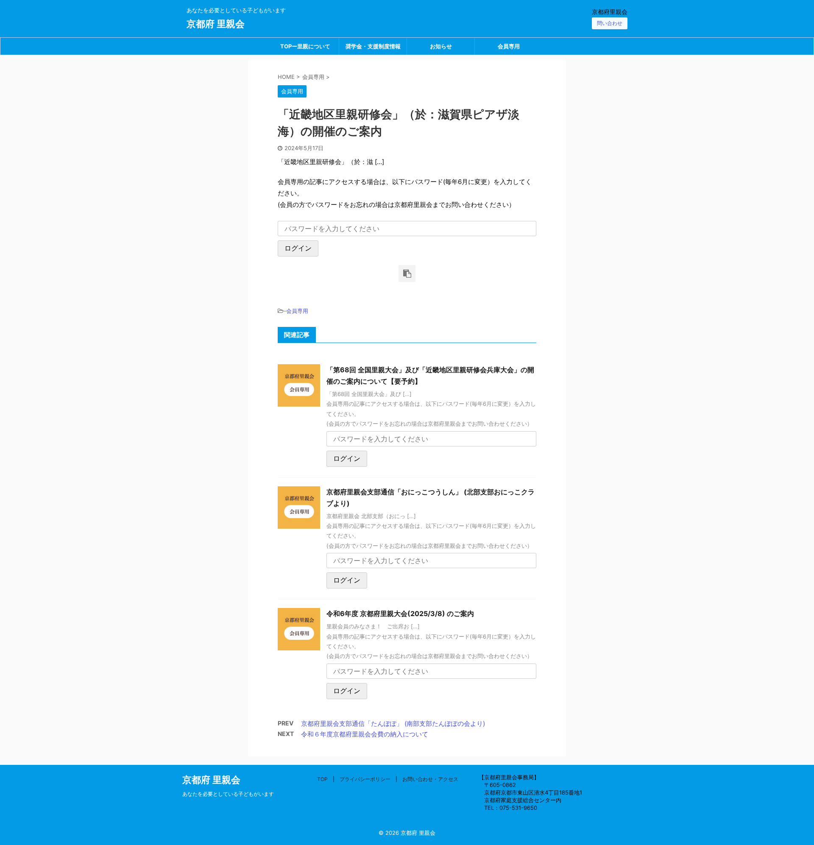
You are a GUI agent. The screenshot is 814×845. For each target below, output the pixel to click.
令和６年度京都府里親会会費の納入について (364, 734)
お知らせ (441, 46)
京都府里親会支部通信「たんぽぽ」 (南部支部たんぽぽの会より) (393, 724)
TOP (322, 779)
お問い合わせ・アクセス (430, 779)
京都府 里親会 (216, 23)
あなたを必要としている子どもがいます (228, 794)
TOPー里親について (305, 46)
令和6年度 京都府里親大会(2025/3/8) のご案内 (400, 613)
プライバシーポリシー (365, 779)
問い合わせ (609, 23)
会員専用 (509, 46)
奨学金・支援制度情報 (373, 46)
